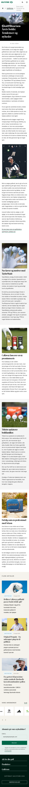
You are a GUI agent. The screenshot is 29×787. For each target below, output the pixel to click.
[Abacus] (9, 711)
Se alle (25, 702)
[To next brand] (5, 719)
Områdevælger (14, 782)
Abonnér (14, 743)
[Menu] (27, 2)
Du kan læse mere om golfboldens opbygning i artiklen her (12, 230)
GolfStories (10, 8)
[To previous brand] (2, 719)
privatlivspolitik (8, 750)
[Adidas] (19, 711)
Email (4, 733)
